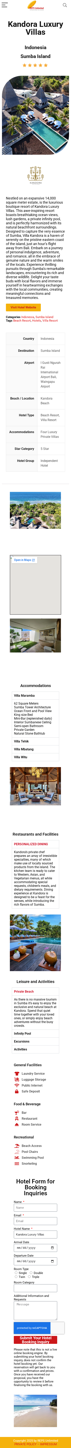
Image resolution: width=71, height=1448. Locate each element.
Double (38, 1273)
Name (18, 1202)
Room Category (24, 1282)
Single (23, 1273)
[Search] (65, 5)
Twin (22, 1277)
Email (18, 1215)
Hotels (36, 320)
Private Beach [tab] (24, 991)
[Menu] (4, 5)
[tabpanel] (35, 718)
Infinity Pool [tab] (22, 1033)
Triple (35, 1277)
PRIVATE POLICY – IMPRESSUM (35, 1444)
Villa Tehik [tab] (21, 741)
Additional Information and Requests (31, 1297)
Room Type (21, 1269)
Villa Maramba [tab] (24, 695)
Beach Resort (22, 320)
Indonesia (27, 317)
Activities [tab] (20, 1049)
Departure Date (24, 1255)
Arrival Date (21, 1242)
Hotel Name (22, 1229)
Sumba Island (44, 317)
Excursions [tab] (21, 1041)
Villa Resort (50, 320)
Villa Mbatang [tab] (24, 749)
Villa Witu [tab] (20, 757)
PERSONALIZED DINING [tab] (31, 844)
